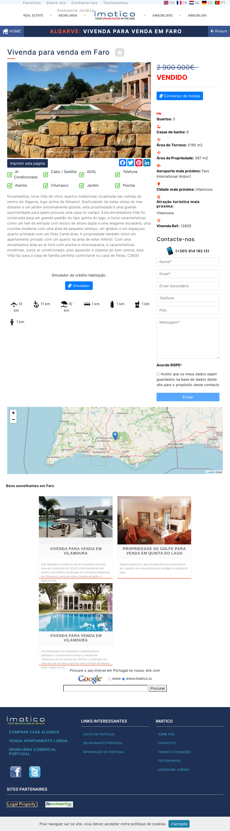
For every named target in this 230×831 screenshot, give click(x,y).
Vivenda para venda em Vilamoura (76, 551)
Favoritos (32, 2)
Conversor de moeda (181, 96)
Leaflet (210, 472)
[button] (18, 110)
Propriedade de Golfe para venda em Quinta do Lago (154, 551)
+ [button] (13, 413)
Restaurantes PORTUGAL (103, 743)
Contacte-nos (84, 2)
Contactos (167, 743)
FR (185, 2)
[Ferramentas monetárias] (59, 804)
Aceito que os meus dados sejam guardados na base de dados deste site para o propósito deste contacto (188, 379)
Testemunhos (115, 2)
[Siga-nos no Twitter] (34, 771)
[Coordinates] (115, 435)
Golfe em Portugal (99, 734)
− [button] (13, 419)
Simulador (81, 285)
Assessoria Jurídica (75, 10)
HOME (14, 31)
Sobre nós (56, 2)
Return (220, 31)
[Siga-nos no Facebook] (15, 771)
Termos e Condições (174, 752)
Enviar (188, 397)
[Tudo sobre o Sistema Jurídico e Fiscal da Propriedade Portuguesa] (22, 804)
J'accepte (179, 824)
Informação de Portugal (103, 752)
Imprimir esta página (27, 163)
